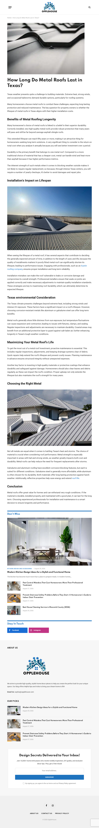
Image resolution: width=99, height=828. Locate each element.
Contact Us (46, 813)
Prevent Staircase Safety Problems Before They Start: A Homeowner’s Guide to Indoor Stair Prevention (57, 596)
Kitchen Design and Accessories (19, 568)
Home (9, 18)
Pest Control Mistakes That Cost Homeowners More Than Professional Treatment (53, 584)
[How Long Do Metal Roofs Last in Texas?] (46, 74)
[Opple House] (50, 7)
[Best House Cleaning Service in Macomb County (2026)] (14, 610)
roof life (75, 478)
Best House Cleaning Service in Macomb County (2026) (46, 607)
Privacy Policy (63, 783)
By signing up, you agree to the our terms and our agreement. (50, 783)
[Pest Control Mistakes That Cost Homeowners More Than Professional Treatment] (14, 586)
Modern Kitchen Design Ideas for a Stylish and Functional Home (38, 572)
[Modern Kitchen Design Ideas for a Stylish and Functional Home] (49, 542)
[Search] (89, 7)
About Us (34, 813)
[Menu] (10, 7)
